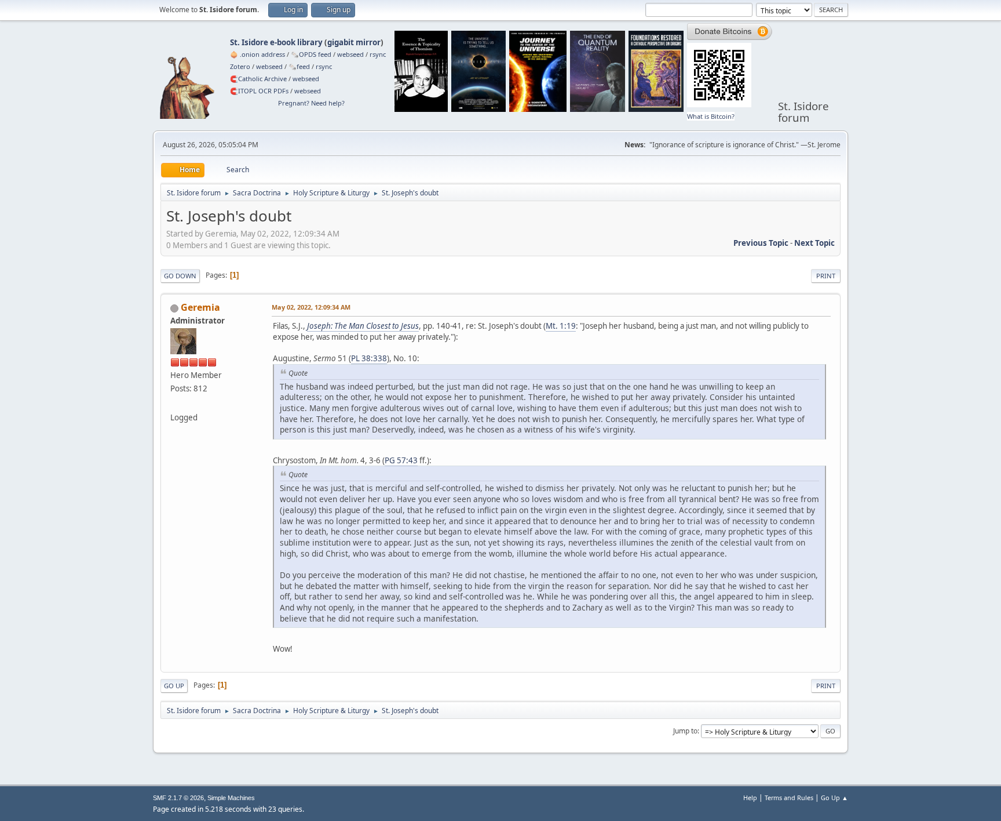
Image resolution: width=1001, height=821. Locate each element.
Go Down (180, 275)
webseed (350, 54)
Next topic (814, 243)
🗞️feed (299, 66)
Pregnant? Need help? (311, 103)
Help (750, 797)
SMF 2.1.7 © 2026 (178, 797)
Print (825, 275)
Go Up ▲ (834, 797)
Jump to (685, 731)
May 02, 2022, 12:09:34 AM (311, 307)
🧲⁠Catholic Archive (258, 78)
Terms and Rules (789, 797)
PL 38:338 (369, 358)
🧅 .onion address (257, 54)
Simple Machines (231, 797)
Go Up (174, 685)
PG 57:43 (401, 460)
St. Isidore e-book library (276, 42)
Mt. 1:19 (561, 326)
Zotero (240, 66)
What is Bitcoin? (711, 116)
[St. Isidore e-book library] (175, 403)
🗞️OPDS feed (311, 54)
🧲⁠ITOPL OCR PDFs (259, 90)
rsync (378, 54)
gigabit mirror (354, 42)
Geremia (200, 307)
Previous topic (760, 243)
